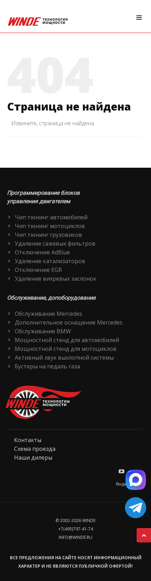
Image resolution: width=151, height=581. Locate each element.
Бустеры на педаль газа (47, 366)
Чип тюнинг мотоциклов (50, 226)
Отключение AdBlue (42, 252)
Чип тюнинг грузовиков (48, 235)
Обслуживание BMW (43, 331)
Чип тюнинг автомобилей (51, 217)
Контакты (27, 440)
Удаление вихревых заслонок (56, 278)
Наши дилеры (33, 457)
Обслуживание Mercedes (48, 314)
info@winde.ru (75, 537)
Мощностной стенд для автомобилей (67, 340)
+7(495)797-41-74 (75, 529)
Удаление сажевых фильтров (55, 243)
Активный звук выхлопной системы (64, 357)
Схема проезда (34, 449)
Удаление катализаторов (50, 261)
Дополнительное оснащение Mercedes (69, 322)
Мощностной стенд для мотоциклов (66, 349)
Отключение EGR (38, 270)
